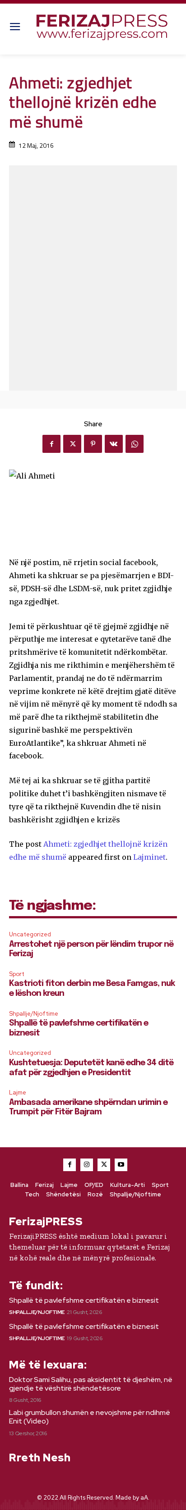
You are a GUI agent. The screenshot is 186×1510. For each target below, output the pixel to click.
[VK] (114, 444)
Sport (16, 974)
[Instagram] (86, 1165)
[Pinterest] (93, 444)
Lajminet (149, 857)
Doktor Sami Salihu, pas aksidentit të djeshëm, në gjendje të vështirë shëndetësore (90, 1384)
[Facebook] (51, 444)
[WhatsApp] (135, 444)
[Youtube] (121, 1165)
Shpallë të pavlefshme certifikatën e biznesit (84, 1300)
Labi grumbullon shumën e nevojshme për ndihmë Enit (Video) (89, 1417)
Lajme (17, 1092)
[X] (72, 444)
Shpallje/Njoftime (33, 1013)
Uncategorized (30, 934)
